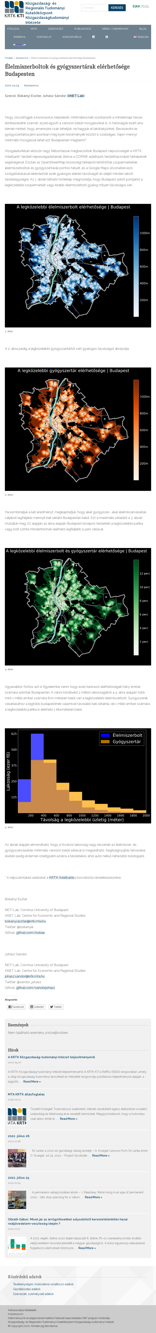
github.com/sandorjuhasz (35, 988)
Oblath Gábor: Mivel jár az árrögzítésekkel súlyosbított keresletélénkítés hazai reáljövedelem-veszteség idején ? (68, 1221)
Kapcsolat (44, 36)
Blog (142, 28)
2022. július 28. (19, 1136)
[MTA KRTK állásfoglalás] (17, 1116)
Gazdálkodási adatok (26, 1289)
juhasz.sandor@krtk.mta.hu (25, 976)
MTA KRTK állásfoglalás (26, 1094)
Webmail (19, 36)
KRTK (34, 28)
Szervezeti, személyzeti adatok (33, 1294)
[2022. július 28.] (17, 1158)
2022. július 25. (19, 1178)
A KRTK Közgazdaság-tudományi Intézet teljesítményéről (51, 1057)
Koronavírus (72, 36)
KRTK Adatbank (61, 878)
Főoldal (13, 28)
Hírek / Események (115, 28)
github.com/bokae (30, 933)
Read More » (32, 1081)
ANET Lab (76, 96)
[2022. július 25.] (17, 1199)
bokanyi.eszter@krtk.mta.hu (25, 921)
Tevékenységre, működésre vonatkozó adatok (43, 1284)
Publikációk (82, 28)
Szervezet (55, 28)
